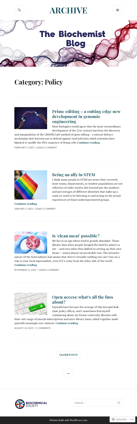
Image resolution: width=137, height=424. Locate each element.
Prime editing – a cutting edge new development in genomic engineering (86, 116)
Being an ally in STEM (73, 174)
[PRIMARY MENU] (118, 10)
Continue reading (88, 142)
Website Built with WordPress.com (68, 420)
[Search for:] (98, 403)
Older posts (68, 354)
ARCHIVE (68, 10)
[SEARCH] (19, 10)
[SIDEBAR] (68, 374)
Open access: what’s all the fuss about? (82, 299)
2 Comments (43, 328)
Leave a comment (46, 147)
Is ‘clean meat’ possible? (76, 235)
